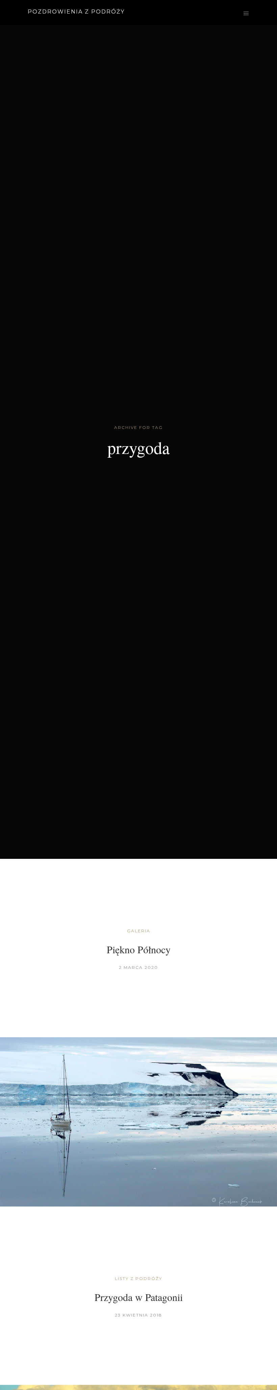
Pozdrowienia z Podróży (76, 11)
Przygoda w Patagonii (139, 1297)
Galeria (138, 930)
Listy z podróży (138, 1278)
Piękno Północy (139, 949)
